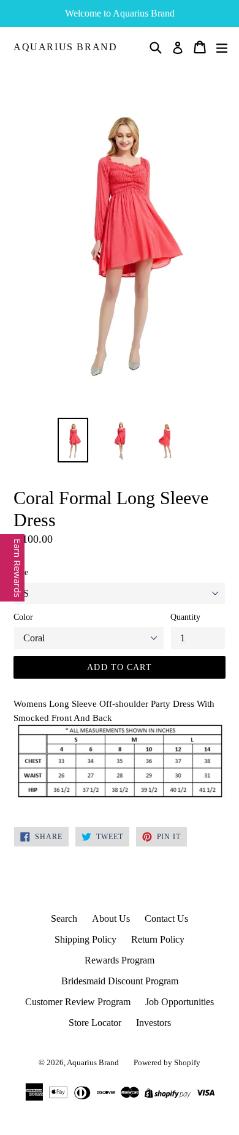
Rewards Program (119, 960)
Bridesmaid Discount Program (119, 981)
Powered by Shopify (167, 1062)
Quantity (185, 617)
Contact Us (166, 918)
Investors (153, 1022)
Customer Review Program (78, 1002)
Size (20, 572)
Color (23, 617)
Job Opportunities (179, 1002)
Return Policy (157, 939)
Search (64, 918)
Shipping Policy (85, 939)
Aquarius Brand (65, 47)
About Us (111, 918)
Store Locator (95, 1022)
